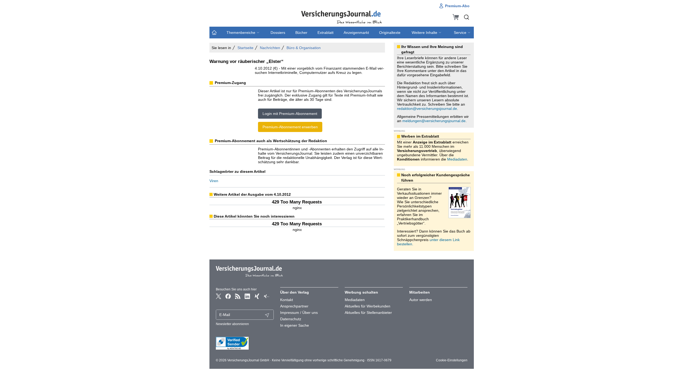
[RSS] (237, 296)
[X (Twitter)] (218, 296)
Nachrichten (270, 48)
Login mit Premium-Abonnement (290, 113)
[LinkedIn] (247, 296)
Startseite (245, 48)
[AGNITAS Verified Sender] (245, 343)
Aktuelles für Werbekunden (367, 306)
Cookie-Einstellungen (451, 360)
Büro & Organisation (304, 48)
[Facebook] (228, 296)
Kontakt (286, 300)
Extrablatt (325, 32)
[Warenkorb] (455, 17)
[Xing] (257, 296)
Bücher (301, 32)
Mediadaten (457, 159)
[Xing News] (266, 296)
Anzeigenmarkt (356, 32)
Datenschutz (290, 319)
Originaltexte (389, 32)
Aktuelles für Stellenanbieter (368, 312)
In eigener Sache (294, 325)
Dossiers (278, 32)
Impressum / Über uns (299, 312)
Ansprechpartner (294, 306)
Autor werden (420, 300)
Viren (213, 181)
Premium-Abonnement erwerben (290, 127)
